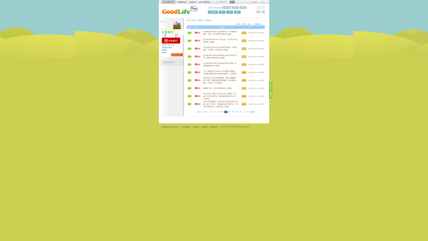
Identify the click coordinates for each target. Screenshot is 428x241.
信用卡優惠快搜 (204, 2)
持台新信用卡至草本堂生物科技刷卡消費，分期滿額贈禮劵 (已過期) (220, 64)
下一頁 (247, 112)
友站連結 (196, 127)
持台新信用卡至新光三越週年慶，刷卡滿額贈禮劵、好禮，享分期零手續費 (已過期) (220, 33)
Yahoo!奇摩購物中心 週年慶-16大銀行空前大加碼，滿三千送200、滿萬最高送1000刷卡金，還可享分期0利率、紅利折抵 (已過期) (220, 104)
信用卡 (163, 21)
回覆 (248, 24)
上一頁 (205, 112)
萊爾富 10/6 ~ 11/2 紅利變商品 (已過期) (217, 88)
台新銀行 (208, 20)
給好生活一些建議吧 (271, 90)
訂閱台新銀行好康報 (175, 55)
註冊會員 (254, 2)
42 (237, 112)
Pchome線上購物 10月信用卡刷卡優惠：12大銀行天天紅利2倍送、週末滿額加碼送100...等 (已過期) (220, 96)
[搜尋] (232, 2)
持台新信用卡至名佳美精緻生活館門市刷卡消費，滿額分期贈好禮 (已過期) (220, 56)
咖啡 (237, 12)
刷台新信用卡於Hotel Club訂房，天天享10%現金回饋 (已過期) (220, 41)
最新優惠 (213, 12)
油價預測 (192, 2)
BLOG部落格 (186, 127)
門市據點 (164, 50)
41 (233, 112)
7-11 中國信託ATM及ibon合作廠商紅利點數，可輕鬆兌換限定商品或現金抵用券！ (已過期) (219, 72)
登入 (263, 2)
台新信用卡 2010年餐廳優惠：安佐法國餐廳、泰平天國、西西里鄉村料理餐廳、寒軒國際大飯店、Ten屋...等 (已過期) (220, 80)
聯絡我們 (205, 127)
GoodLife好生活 (168, 2)
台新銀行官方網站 (167, 47)
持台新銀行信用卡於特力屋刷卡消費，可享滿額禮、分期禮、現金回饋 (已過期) (220, 49)
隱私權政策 (214, 127)
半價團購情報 (182, 2)
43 (240, 112)
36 (214, 112)
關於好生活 (175, 127)
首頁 (194, 20)
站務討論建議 (166, 127)
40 (229, 112)
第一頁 (199, 112)
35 (211, 112)
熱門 (222, 12)
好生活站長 (252, 32)
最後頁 (253, 112)
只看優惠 (257, 24)
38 (222, 112)
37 (218, 112)
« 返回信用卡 (168, 62)
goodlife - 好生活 (182, 10)
